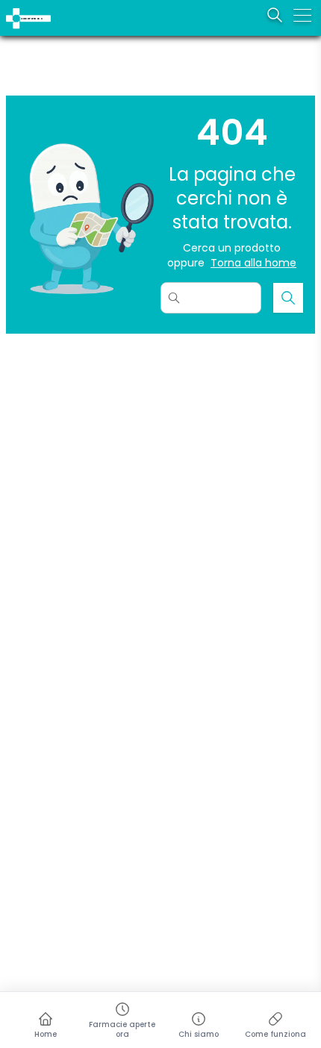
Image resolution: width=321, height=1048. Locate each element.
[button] (9, 9)
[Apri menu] (302, 15)
